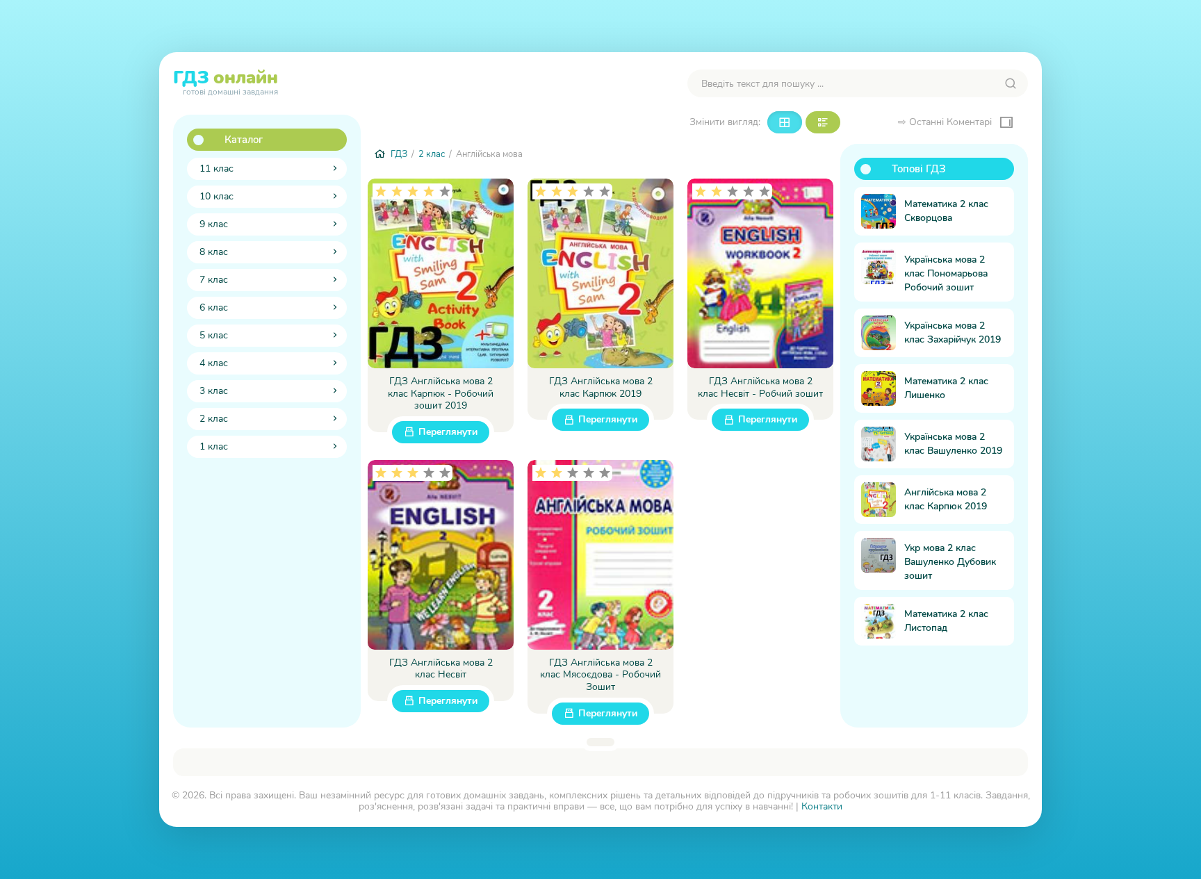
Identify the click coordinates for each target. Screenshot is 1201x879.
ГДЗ (225, 80)
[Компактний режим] (784, 122)
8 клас (213, 251)
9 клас (213, 224)
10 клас (216, 196)
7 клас (213, 279)
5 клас (213, 335)
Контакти (821, 806)
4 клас (213, 363)
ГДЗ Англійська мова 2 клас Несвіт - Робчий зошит (760, 387)
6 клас (213, 307)
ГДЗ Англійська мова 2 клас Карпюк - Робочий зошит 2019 (440, 393)
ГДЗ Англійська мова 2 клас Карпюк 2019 (601, 387)
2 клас (213, 418)
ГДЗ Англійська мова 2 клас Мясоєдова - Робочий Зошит (600, 675)
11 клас (216, 168)
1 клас (213, 446)
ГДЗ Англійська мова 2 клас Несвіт (441, 669)
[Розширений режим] (823, 122)
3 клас (213, 390)
